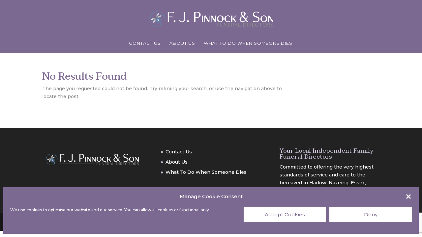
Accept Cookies (285, 214)
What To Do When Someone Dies (248, 43)
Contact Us (145, 43)
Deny (370, 214)
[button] (408, 196)
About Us (182, 43)
